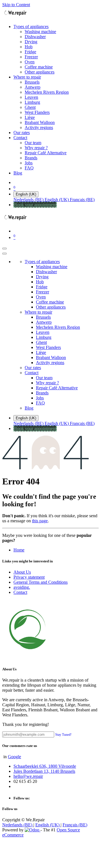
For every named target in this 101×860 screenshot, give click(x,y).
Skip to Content (16, 4)
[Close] (4, 253)
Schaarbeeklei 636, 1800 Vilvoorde (44, 766)
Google (14, 756)
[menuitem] (31, 26)
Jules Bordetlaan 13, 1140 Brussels (44, 771)
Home (18, 550)
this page (40, 520)
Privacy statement (29, 577)
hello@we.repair (28, 776)
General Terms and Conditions (40, 582)
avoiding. (21, 587)
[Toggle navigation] (4, 248)
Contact (20, 592)
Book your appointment (35, 204)
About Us (22, 572)
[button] (63, 734)
